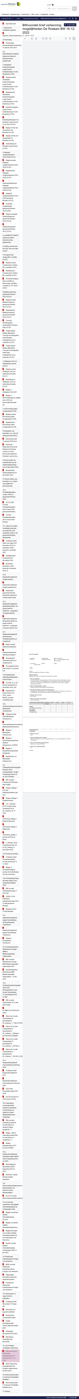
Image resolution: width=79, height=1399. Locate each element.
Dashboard (5, 14)
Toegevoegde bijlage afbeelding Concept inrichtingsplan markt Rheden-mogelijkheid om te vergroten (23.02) (11, 336)
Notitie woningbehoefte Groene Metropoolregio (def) (10, 1324)
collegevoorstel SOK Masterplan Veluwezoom (9, 716)
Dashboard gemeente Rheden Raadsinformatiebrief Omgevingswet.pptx (10, 594)
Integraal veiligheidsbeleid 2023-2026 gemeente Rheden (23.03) (10, 197)
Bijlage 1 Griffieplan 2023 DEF (10, 391)
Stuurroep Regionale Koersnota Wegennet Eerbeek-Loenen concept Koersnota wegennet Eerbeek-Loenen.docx (10, 450)
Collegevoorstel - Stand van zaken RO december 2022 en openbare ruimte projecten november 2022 (10, 546)
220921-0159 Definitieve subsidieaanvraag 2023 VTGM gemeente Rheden (11, 901)
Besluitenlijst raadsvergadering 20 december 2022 (10, 473)
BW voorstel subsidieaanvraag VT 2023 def (10, 891)
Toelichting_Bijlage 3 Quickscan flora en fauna (10, 837)
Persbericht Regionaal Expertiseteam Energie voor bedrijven (10, 1286)
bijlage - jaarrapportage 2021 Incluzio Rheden (9, 1145)
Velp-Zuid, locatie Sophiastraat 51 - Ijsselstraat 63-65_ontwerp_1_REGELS (11, 1042)
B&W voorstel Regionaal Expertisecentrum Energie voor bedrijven (10, 1268)
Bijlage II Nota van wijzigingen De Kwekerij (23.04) (10, 138)
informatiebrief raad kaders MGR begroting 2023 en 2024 (9, 1168)
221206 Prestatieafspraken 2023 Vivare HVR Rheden (9, 518)
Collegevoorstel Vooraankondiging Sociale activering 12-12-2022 (10, 860)
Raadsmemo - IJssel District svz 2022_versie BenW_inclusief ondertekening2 (9, 695)
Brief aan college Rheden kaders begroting (10, 1177)
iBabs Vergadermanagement (55, 1397)
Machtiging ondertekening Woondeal (8, 1339)
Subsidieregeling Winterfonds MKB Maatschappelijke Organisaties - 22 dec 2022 (10, 974)
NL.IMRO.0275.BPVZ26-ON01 (11, 1012)
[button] (74, 8)
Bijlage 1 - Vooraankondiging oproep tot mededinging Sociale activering (11, 871)
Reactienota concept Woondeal (9, 1316)
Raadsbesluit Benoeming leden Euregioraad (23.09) (9, 425)
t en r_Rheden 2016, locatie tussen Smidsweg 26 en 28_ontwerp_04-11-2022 (9, 808)
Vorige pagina (71, 25)
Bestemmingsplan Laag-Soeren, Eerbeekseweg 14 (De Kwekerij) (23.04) (10, 110)
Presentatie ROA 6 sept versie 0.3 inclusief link (10, 668)
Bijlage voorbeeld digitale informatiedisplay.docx (10, 1225)
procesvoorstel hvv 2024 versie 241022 (11, 1098)
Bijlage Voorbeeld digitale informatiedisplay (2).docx (10, 1216)
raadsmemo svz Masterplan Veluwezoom (10, 759)
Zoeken (49, 5)
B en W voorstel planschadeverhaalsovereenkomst (11, 1197)
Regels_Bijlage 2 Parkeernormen (10, 799)
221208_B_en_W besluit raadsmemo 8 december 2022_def (10, 685)
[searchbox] (59, 8)
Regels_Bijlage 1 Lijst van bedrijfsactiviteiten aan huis (10, 791)
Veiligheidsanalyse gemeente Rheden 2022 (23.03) (9, 229)
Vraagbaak (44, 14)
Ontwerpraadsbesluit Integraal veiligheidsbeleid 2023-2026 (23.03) (10, 186)
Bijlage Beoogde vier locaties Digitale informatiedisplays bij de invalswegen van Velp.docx (10, 1235)
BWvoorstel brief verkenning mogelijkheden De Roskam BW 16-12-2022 (10, 1355)
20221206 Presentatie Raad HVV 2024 (10, 1091)
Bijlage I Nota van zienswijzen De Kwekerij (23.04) (10, 130)
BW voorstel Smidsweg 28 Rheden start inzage (10, 782)
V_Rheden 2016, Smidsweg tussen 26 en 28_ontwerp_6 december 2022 (10, 846)
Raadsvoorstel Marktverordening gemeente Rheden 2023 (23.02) (9, 303)
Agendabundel (10, 24)
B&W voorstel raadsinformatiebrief (9, 646)
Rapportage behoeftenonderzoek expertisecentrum (10, 1277)
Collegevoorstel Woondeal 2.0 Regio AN (10, 1304)
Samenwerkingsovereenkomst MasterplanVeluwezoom (11, 726)
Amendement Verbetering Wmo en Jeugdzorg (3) (9, 660)
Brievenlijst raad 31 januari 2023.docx (10, 440)
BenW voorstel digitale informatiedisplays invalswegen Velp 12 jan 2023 (10, 1247)
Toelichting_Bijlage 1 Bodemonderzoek (10, 820)
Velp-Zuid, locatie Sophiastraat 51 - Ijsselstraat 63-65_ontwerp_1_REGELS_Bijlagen (11, 1053)
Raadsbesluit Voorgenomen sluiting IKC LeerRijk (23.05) (10, 273)
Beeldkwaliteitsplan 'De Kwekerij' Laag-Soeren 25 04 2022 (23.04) (11, 122)
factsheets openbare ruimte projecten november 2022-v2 (9, 567)
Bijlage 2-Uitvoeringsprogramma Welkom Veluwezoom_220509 (10, 741)
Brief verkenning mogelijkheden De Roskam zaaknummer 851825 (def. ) (10, 1367)
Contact (51, 14)
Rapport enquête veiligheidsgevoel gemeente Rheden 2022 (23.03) (10, 217)
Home (14, 18)
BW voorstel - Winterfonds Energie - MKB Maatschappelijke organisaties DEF (10, 963)
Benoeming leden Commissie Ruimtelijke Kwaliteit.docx (10, 1385)
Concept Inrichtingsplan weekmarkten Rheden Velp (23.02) (10, 324)
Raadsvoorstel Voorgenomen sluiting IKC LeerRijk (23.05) (10, 265)
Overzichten (25, 14)
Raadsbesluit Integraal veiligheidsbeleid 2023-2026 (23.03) (10, 174)
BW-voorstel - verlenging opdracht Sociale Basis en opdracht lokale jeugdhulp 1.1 (9, 1124)
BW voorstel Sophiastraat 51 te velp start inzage (10, 1002)
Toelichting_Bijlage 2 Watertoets (10, 828)
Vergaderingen (15, 14)
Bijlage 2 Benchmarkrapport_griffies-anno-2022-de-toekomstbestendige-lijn (11, 400)
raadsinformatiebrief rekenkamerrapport (9, 654)
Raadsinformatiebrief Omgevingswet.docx (10, 586)
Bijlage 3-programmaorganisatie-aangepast (10, 751)
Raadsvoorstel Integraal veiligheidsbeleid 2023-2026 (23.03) (10, 163)
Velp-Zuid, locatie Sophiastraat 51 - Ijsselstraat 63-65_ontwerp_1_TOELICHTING (11, 1019)
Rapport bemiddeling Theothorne (7, 940)
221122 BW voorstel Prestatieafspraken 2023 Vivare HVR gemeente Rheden (9, 507)
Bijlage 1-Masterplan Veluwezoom (7, 732)
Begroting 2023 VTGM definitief (9, 910)
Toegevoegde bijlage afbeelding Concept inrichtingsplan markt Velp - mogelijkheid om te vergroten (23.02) (11, 351)
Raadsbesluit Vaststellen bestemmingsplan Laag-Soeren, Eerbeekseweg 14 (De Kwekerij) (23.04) (10, 98)
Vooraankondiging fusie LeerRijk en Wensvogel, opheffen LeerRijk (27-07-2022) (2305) (10, 283)
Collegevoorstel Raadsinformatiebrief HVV (10, 1073)
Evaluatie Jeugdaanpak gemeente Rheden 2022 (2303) (9, 207)
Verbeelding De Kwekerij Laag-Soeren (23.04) (10, 146)
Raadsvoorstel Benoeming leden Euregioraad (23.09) (9, 417)
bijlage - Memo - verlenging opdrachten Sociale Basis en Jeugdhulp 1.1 (10, 1136)
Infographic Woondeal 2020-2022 (10, 1332)
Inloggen (72, 1397)
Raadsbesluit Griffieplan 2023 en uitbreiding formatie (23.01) (9, 383)
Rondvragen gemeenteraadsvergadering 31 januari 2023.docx (11, 45)
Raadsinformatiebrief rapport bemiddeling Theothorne (10, 932)
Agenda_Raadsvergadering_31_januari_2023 (11, 35)
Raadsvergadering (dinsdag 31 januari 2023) (35, 18)
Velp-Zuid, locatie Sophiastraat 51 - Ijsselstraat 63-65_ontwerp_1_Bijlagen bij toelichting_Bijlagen (11, 1031)
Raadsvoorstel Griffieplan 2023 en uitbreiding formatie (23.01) (9, 372)
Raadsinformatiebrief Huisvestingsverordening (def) (11, 1083)
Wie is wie (34, 14)
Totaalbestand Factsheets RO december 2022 (9, 558)
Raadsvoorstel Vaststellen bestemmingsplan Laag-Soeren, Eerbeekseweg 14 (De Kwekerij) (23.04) (10, 83)
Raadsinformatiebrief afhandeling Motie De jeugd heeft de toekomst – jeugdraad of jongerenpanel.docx (10, 623)
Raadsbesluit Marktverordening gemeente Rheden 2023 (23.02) (9, 313)
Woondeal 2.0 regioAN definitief (9, 1311)
